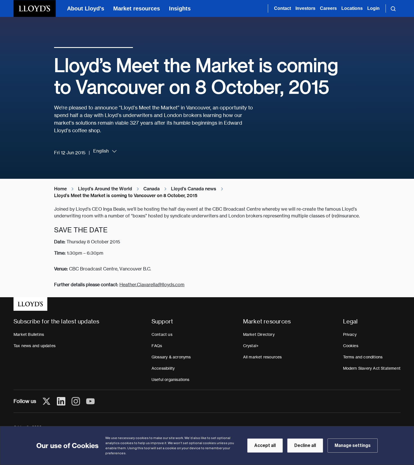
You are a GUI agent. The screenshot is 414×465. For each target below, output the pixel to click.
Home (60, 189)
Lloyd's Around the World (105, 189)
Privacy (350, 334)
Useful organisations (171, 379)
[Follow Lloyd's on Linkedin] (61, 401)
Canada (151, 189)
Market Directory (259, 334)
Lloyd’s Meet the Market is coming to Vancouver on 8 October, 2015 (125, 196)
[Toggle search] (393, 8)
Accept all (265, 445)
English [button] (101, 151)
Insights (180, 8)
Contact (282, 8)
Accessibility (163, 368)
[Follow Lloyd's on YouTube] (90, 401)
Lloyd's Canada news (193, 189)
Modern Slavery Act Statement (372, 368)
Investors (305, 8)
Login (373, 8)
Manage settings (353, 445)
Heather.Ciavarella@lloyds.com (151, 285)
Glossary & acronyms (171, 357)
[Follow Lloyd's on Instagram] (75, 401)
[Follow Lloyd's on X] (46, 401)
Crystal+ (251, 345)
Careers (328, 8)
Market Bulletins (29, 334)
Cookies (350, 345)
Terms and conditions (363, 357)
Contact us (162, 334)
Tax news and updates (34, 345)
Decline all (305, 445)
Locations (352, 8)
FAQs (157, 345)
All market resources (262, 357)
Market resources (136, 8)
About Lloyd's (85, 8)
